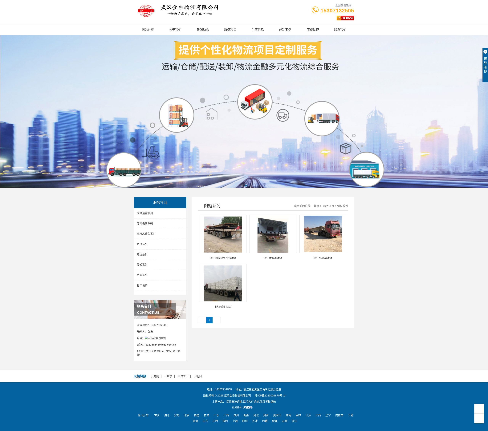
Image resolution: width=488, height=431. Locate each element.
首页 (316, 205)
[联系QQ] (155, 337)
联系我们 (340, 29)
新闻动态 (203, 29)
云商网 (155, 376)
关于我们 (175, 29)
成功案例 (285, 29)
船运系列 (142, 254)
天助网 (198, 376)
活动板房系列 (145, 223)
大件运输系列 (145, 213)
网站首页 (148, 29)
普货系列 (142, 244)
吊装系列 (142, 274)
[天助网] (244, 407)
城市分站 (143, 415)
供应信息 (258, 29)
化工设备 (142, 285)
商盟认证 (313, 29)
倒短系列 (142, 264)
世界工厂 (183, 376)
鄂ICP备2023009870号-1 (270, 395)
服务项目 (230, 29)
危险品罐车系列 (146, 233)
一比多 (168, 376)
